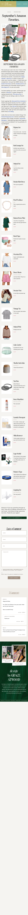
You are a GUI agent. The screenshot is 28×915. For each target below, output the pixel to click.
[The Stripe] (8, 4)
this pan (9, 92)
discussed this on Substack (18, 101)
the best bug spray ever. (7, 116)
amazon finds (17, 11)
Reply (23, 612)
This (14, 94)
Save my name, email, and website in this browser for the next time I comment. (13, 570)
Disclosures (13, 700)
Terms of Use (3, 700)
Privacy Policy (7, 700)
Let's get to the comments (13, 517)
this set (14, 106)
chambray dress (20, 83)
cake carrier (18, 94)
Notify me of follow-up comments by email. (12, 574)
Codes (19, 4)
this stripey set (5, 87)
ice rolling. (11, 111)
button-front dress (6, 83)
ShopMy (25, 4)
